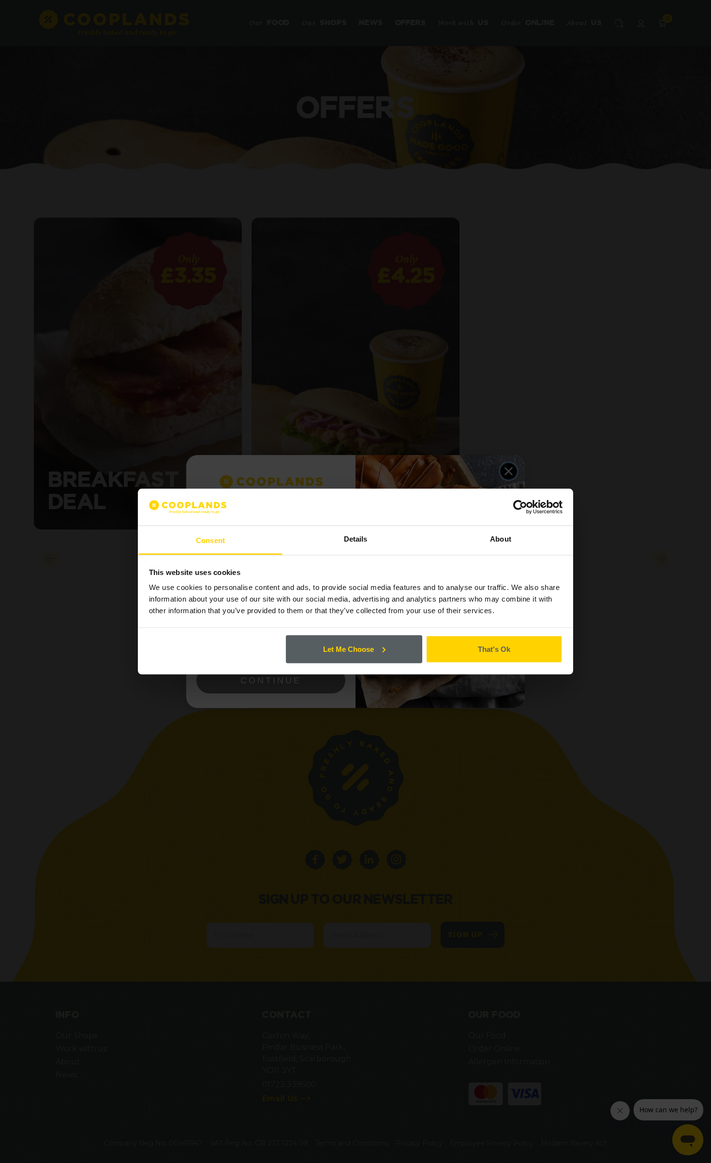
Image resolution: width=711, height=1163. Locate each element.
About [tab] (500, 539)
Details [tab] (356, 539)
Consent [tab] (210, 540)
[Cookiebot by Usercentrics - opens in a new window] (520, 507)
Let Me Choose (348, 649)
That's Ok (494, 649)
